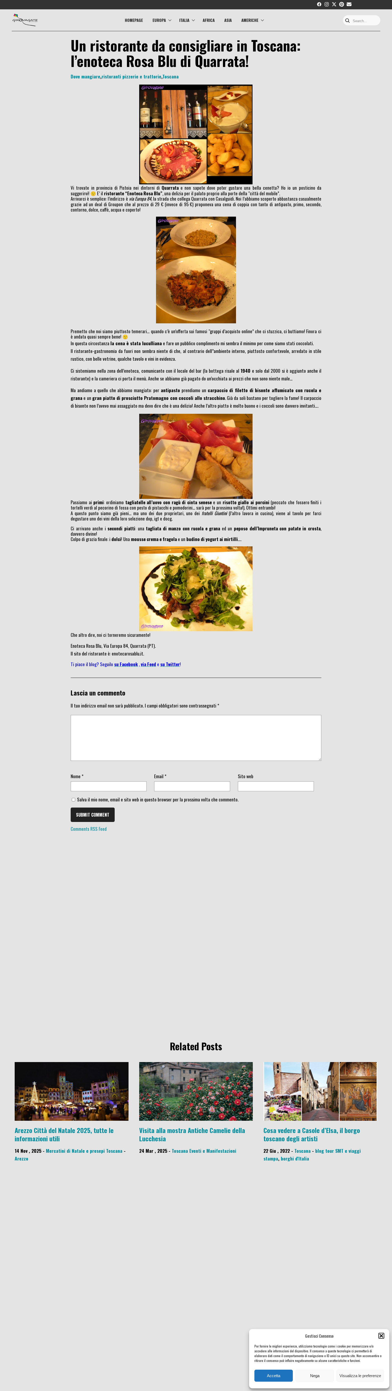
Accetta (273, 1375)
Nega (314, 1375)
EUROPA (159, 20)
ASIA (228, 20)
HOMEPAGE (134, 20)
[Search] (347, 21)
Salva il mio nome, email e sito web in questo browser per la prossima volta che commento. (157, 799)
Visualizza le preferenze (360, 1375)
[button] (381, 1335)
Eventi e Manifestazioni (212, 1150)
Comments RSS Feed (89, 828)
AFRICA (209, 20)
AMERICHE (249, 20)
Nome (77, 776)
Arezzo (21, 1158)
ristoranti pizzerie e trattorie (131, 76)
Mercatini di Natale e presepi (75, 1150)
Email (160, 776)
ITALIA (184, 20)
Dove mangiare (85, 76)
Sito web (245, 776)
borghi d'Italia (295, 1158)
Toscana (170, 76)
